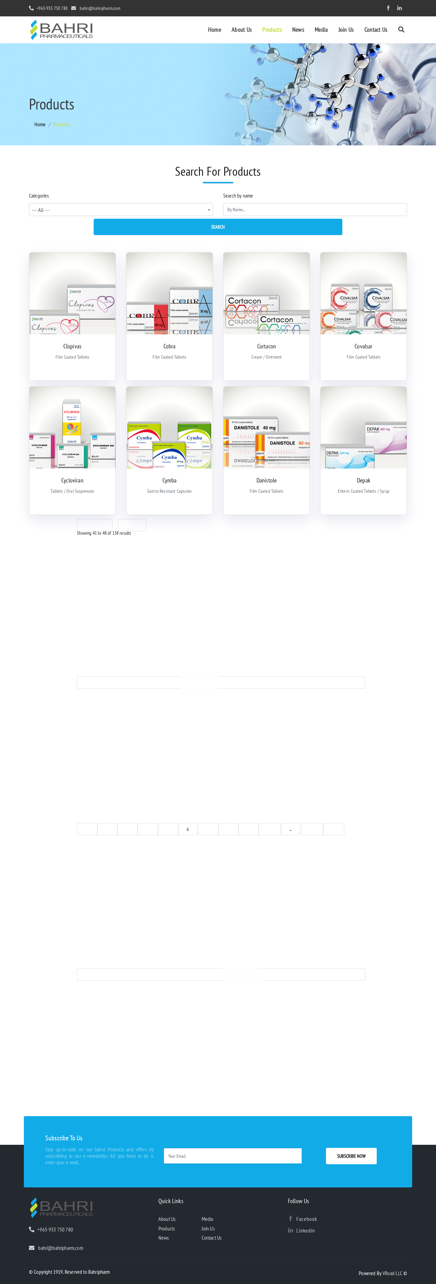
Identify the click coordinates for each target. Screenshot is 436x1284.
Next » (132, 525)
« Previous (94, 525)
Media (321, 29)
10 (269, 829)
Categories (39, 195)
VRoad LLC (393, 1273)
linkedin (305, 1230)
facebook (306, 1218)
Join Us (346, 29)
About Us (242, 29)
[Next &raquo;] (221, 974)
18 (334, 829)
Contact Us (376, 29)
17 (312, 829)
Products (271, 29)
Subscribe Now (351, 1156)
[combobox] (121, 209)
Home (214, 29)
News (298, 29)
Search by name (238, 195)
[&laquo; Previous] (221, 682)
